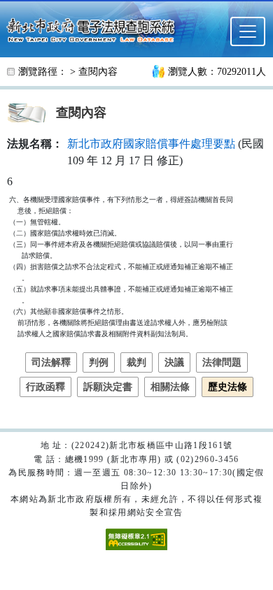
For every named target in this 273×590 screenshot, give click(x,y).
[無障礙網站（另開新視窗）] (136, 538)
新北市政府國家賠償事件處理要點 (151, 144)
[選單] (247, 31)
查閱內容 (98, 71)
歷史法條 (227, 387)
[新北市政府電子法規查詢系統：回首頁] (94, 28)
